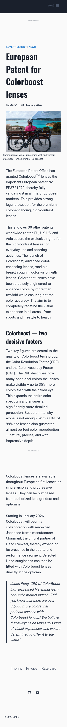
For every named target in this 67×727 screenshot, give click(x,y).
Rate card (49, 668)
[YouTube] (37, 692)
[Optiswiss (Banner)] (33, 28)
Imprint (16, 668)
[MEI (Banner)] (33, 457)
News (32, 47)
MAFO (13, 105)
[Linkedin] (29, 692)
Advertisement (16, 47)
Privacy (31, 668)
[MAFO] (30, 5)
